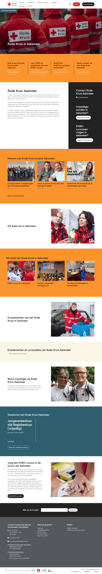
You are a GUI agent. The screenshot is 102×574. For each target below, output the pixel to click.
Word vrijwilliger (88, 4)
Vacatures (54, 2)
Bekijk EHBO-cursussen (16, 496)
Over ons (21, 6)
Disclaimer (96, 571)
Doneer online (41, 532)
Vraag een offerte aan (61, 72)
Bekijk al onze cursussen (39, 72)
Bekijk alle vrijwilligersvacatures (18, 447)
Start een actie (41, 534)
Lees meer (11, 441)
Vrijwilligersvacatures (43, 530)
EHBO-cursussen (43, 2)
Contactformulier (83, 97)
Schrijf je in (73, 510)
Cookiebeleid (86, 571)
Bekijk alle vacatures (83, 117)
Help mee (21, 2)
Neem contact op (83, 72)
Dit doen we (31, 2)
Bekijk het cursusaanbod (84, 140)
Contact (30, 6)
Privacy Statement (75, 571)
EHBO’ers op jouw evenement (76, 530)
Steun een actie (41, 536)
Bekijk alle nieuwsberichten (16, 196)
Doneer (76, 4)
